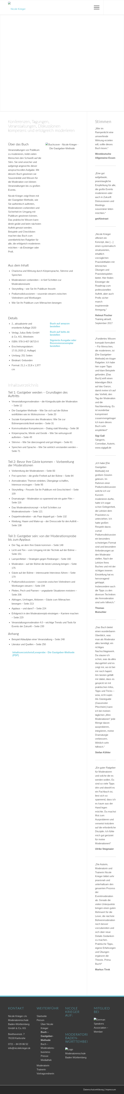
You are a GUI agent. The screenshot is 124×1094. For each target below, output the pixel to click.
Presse (44, 1056)
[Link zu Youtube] (113, 7)
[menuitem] (95, 7)
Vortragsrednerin (45, 1073)
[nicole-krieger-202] (17, 7)
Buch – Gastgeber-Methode (47, 1036)
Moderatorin (43, 1065)
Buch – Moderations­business (48, 1048)
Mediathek (46, 1060)
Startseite (42, 1016)
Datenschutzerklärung (93, 1089)
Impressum (110, 1089)
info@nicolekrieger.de (19, 1048)
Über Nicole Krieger (47, 1026)
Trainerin (41, 1069)
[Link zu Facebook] (108, 7)
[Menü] (95, 7)
